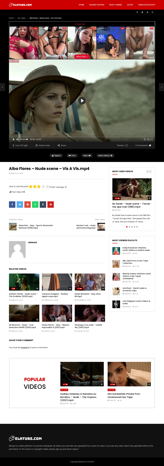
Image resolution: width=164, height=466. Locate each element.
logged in (25, 347)
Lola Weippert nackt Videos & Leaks (136, 302)
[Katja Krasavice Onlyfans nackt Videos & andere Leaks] (116, 251)
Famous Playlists (146, 4)
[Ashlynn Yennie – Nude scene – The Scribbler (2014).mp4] (24, 282)
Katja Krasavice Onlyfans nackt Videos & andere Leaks (136, 248)
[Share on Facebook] (12, 204)
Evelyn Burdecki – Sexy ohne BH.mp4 (88, 295)
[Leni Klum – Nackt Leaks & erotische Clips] (116, 291)
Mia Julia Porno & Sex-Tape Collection (135, 261)
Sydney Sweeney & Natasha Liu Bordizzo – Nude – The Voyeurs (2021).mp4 (78, 397)
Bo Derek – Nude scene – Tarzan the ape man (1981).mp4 (131, 205)
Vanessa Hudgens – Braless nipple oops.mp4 (55, 295)
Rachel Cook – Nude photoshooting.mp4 (85, 226)
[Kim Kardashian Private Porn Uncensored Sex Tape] (129, 374)
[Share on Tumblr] (43, 204)
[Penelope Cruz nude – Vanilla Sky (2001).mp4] (90, 313)
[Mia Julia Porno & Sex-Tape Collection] (116, 264)
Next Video (100, 219)
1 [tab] (126, 226)
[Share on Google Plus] (27, 204)
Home (81, 4)
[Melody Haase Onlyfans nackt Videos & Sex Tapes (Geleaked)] (116, 277)
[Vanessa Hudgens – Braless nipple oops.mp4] (57, 282)
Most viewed (115, 4)
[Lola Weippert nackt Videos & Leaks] (116, 304)
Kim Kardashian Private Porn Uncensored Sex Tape (124, 395)
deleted (32, 242)
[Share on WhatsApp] (35, 204)
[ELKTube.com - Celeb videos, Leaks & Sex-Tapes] (20, 5)
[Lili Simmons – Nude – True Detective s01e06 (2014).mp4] (24, 313)
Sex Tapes (22, 18)
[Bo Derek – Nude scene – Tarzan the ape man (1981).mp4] (132, 189)
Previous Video (16, 219)
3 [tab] (132, 226)
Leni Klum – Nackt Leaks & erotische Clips (135, 289)
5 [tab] (137, 226)
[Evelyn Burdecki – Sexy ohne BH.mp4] (90, 282)
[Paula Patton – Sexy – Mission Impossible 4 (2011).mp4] (57, 313)
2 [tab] (129, 226)
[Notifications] (142, 12)
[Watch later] (137, 12)
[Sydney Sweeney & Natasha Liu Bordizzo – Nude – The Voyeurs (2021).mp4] (82, 374)
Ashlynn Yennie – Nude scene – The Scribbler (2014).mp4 (23, 295)
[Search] (152, 12)
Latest (130, 4)
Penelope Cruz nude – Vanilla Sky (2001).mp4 (88, 326)
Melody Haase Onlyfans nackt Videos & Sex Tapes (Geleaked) (137, 276)
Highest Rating (96, 4)
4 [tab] (134, 226)
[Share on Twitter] (20, 204)
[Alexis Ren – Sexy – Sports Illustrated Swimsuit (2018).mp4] (2, 87)
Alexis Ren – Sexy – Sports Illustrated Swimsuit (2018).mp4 (36, 226)
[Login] (147, 12)
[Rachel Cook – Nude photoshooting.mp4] (101, 227)
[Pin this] (50, 204)
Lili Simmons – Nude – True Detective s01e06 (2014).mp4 (22, 326)
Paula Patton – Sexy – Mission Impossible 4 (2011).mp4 (55, 326)
